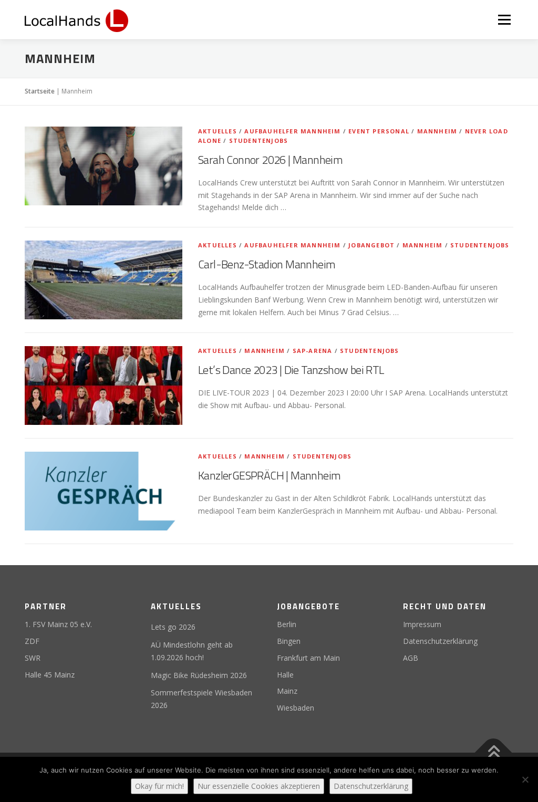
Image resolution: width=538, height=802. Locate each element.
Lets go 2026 (173, 627)
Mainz (287, 691)
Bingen (289, 641)
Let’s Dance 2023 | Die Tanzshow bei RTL (291, 370)
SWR (32, 658)
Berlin (286, 624)
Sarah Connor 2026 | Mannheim (270, 160)
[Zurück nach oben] (493, 753)
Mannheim (437, 131)
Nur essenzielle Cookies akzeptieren (259, 786)
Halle (285, 675)
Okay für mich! (159, 786)
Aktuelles (217, 131)
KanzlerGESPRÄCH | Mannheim (269, 475)
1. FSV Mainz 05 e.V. (58, 624)
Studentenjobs (258, 140)
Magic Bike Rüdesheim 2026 (199, 675)
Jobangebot (371, 245)
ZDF (32, 641)
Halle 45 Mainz (50, 675)
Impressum (422, 624)
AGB (410, 658)
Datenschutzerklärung (440, 641)
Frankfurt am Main (308, 658)
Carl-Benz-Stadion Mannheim (266, 264)
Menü (504, 20)
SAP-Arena (313, 351)
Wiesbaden (295, 708)
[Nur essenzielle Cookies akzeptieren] (525, 779)
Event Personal (378, 131)
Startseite (40, 91)
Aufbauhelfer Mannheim (292, 131)
